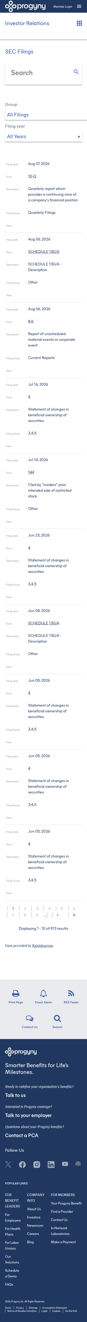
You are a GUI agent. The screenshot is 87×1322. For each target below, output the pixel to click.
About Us (34, 1209)
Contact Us (30, 1026)
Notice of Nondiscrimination (22, 1310)
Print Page (16, 1002)
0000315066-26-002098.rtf (42, 296)
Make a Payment (63, 1242)
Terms (8, 1307)
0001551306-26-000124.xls (48, 894)
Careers (33, 1233)
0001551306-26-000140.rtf (42, 226)
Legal (44, 1310)
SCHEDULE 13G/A (43, 251)
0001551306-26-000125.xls (48, 743)
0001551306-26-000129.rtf (42, 598)
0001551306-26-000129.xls (48, 598)
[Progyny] (25, 6)
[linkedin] (51, 1164)
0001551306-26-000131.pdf (36, 447)
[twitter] (8, 1164)
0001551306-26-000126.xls (48, 818)
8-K (31, 321)
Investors (33, 1217)
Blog (30, 1242)
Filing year (15, 125)
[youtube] (65, 1163)
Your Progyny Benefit (66, 1203)
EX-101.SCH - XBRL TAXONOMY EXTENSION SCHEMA (54, 226)
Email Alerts (43, 1002)
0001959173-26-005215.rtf (42, 522)
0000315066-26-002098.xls (48, 296)
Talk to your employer (28, 1115)
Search (57, 1026)
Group (11, 104)
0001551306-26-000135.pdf (36, 371)
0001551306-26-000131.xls (48, 447)
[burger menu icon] (79, 6)
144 (31, 472)
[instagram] (36, 1164)
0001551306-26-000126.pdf (36, 818)
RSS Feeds (71, 1002)
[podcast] (78, 1163)
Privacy (20, 1307)
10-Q (32, 176)
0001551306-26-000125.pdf (36, 743)
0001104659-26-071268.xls (48, 668)
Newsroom (35, 1225)
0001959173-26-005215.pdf (36, 522)
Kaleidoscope (42, 945)
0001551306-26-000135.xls (48, 371)
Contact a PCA (21, 1135)
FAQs (9, 1284)
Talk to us (15, 1094)
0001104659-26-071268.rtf (42, 668)
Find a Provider (62, 1211)
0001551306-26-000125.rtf (42, 743)
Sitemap (33, 1307)
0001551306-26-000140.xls (48, 226)
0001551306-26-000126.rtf (42, 818)
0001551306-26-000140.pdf (36, 226)
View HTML (31, 226)
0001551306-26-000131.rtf (42, 447)
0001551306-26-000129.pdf (36, 598)
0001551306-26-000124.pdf (36, 894)
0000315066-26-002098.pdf (36, 296)
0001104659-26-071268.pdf (36, 668)
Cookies (56, 1310)
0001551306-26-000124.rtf (42, 894)
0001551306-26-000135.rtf (42, 371)
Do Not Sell (71, 1310)
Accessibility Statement (54, 1307)
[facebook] (22, 1164)
